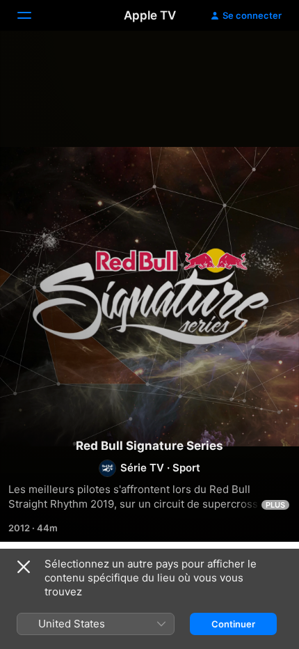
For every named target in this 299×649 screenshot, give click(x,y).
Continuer (233, 624)
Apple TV (150, 15)
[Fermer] (23, 567)
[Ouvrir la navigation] (32, 15)
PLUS (275, 505)
